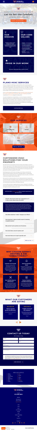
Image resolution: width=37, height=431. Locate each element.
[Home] (18, 2)
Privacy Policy (12, 358)
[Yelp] (21, 422)
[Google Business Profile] (12, 422)
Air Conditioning (18, 409)
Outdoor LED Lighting (18, 414)
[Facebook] (15, 422)
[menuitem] (8, 429)
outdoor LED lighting (23, 93)
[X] (17, 422)
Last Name (20, 338)
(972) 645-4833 (18, 108)
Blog (18, 416)
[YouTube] (19, 422)
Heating (18, 411)
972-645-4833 (18, 394)
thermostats (16, 93)
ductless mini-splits (21, 92)
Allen (19, 373)
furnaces (25, 92)
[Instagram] (24, 422)
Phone (4, 341)
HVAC (18, 413)
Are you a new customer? (6, 347)
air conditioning (7, 92)
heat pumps (30, 92)
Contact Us (18, 418)
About (18, 408)
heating (12, 92)
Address (4, 344)
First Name (4, 338)
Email (20, 341)
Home (18, 406)
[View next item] (20, 322)
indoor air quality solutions (9, 93)
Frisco (19, 376)
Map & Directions (18, 401)
